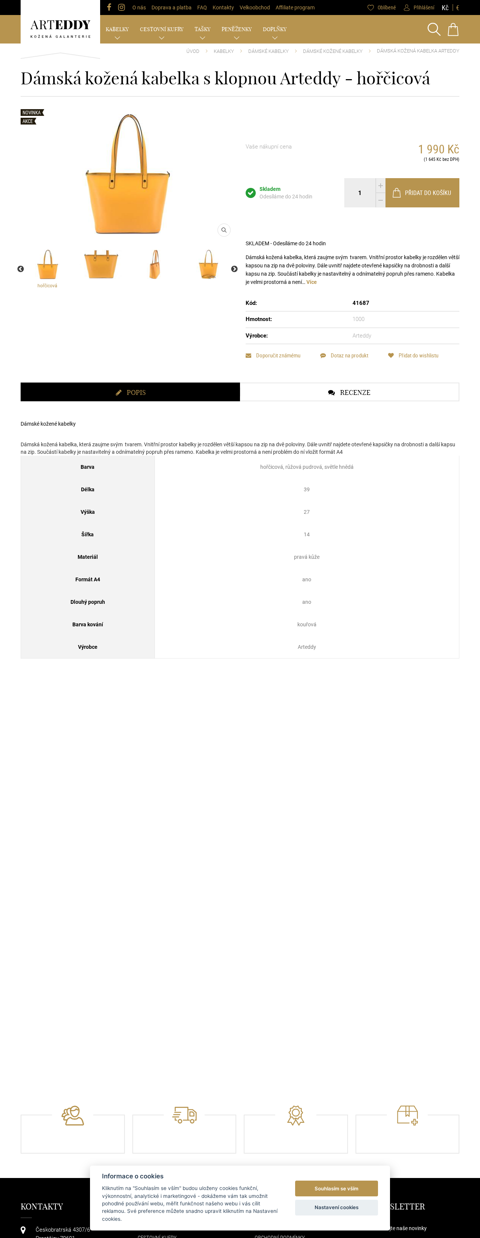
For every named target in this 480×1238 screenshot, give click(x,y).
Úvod (193, 51)
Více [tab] (311, 282)
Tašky (202, 29)
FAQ (202, 8)
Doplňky (274, 29)
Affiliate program (295, 8)
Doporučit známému (277, 355)
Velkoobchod (255, 8)
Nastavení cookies (336, 1207)
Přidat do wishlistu (418, 355)
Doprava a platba (172, 8)
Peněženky (237, 29)
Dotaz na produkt (349, 355)
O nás (139, 8)
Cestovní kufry (161, 29)
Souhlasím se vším (336, 1188)
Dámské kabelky (268, 51)
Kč (445, 7)
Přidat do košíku (428, 193)
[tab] (130, 392)
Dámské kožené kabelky (333, 51)
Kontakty (223, 8)
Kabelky (117, 29)
